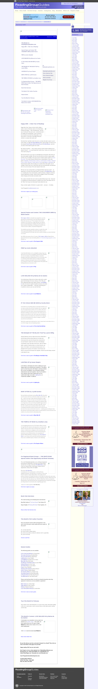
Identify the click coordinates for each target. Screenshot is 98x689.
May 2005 (74, 396)
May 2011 (74, 295)
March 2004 (75, 416)
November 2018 (75, 167)
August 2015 (75, 223)
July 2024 (74, 71)
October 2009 (75, 322)
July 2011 (74, 292)
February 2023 (75, 95)
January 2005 (75, 402)
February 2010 (75, 316)
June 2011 (74, 293)
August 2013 (75, 257)
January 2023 (75, 97)
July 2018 (74, 173)
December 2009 (75, 319)
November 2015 (75, 218)
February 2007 (75, 367)
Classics (38, 160)
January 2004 (75, 419)
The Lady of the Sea (25, 555)
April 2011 (74, 296)
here (30, 151)
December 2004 (75, 404)
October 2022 (75, 101)
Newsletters (23, 21)
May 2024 (74, 74)
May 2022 (74, 108)
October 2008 (75, 339)
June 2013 (74, 259)
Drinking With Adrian (33, 504)
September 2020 (76, 136)
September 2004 (76, 408)
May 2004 (74, 413)
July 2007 (74, 360)
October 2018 (75, 169)
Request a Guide (53, 677)
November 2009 (75, 320)
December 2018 (75, 166)
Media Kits (52, 678)
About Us (63, 676)
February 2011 (75, 299)
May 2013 (74, 261)
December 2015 (75, 217)
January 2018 (75, 182)
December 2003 (75, 421)
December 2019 (75, 149)
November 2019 (75, 150)
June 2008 (74, 344)
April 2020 (74, 143)
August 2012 (75, 274)
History (25, 162)
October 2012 (75, 271)
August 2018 (75, 172)
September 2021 (76, 119)
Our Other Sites (31, 1)
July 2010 (74, 309)
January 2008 (75, 351)
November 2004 (75, 405)
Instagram (30, 678)
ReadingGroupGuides (43, 677)
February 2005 (75, 401)
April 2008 (74, 347)
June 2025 (74, 56)
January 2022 (75, 114)
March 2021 (75, 128)
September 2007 (76, 357)
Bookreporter (41, 676)
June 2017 (74, 191)
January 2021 (75, 131)
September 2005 (76, 391)
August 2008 (75, 341)
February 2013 (75, 265)
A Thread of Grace (25, 574)
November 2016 (75, 201)
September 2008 (76, 340)
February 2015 (75, 231)
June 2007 (74, 361)
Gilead (22, 586)
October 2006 (75, 372)
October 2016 (75, 203)
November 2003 (75, 422)
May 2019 (74, 159)
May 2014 (74, 244)
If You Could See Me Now (26, 553)
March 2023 (75, 94)
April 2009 (74, 330)
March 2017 (75, 196)
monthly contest (30, 621)
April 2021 (74, 126)
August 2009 (75, 324)
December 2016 (75, 200)
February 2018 (75, 180)
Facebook (30, 676)
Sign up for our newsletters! (71, 3)
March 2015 (75, 230)
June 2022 (74, 107)
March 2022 (75, 111)
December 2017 (75, 183)
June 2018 (74, 174)
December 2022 (75, 98)
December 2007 (75, 353)
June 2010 (74, 310)
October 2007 (75, 355)
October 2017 (75, 186)
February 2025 (75, 61)
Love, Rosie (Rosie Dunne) (27, 588)
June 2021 (74, 124)
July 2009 (74, 326)
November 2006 (75, 371)
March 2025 (75, 60)
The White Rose (29, 470)
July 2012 (74, 275)
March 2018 (75, 179)
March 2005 (75, 399)
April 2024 (74, 76)
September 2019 (76, 153)
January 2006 (46, 21)
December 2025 (75, 47)
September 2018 (76, 170)
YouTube (29, 679)
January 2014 (75, 249)
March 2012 (75, 281)
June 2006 (74, 378)
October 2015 (75, 220)
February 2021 (75, 129)
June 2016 (74, 208)
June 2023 (74, 90)
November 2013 (75, 252)
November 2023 (75, 83)
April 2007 (74, 364)
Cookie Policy (64, 678)
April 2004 (74, 415)
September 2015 (76, 221)
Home (17, 21)
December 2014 (75, 234)
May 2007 (74, 363)
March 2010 (75, 314)
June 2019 (74, 158)
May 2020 (74, 142)
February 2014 (75, 248)
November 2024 (75, 66)
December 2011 (75, 285)
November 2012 (75, 269)
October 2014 (75, 237)
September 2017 (76, 187)
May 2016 (74, 210)
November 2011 (75, 286)
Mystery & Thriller (31, 162)
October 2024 (75, 67)
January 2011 (75, 300)
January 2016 (75, 215)
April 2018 (74, 177)
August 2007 (75, 358)
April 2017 (74, 194)
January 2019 (75, 165)
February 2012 (75, 282)
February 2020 (75, 146)
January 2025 (75, 63)
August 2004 (75, 409)
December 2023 (75, 81)
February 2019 (75, 163)
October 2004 (75, 406)
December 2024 (75, 64)
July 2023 (74, 88)
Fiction (40, 162)
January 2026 (75, 46)
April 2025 (74, 59)
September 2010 (76, 306)
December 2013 (75, 251)
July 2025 (74, 54)
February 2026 (75, 44)
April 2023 (74, 93)
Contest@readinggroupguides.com (47, 237)
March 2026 (75, 43)
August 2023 (75, 87)
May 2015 (74, 227)
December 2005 (75, 387)
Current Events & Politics (45, 160)
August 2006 (75, 375)
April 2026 (74, 42)
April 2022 (74, 109)
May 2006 (74, 380)
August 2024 (75, 70)
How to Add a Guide (54, 676)
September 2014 (76, 238)
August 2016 (75, 206)
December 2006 (75, 370)
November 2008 (75, 337)
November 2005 (75, 388)
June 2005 (74, 395)
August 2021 (75, 121)
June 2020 (74, 141)
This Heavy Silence (25, 573)
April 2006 (74, 381)
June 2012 (74, 276)
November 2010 (75, 303)
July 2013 (74, 258)
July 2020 (74, 139)
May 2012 (74, 278)
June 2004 (74, 412)
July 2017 (74, 190)
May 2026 (74, 40)
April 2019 (74, 160)
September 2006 (76, 374)
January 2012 (75, 283)
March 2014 (75, 247)
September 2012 (76, 272)
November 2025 (75, 49)
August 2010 (75, 307)
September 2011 (76, 289)
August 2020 (75, 138)
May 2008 (74, 346)
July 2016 (74, 207)
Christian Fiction (32, 160)
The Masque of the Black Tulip (27, 562)
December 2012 (75, 268)
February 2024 (75, 78)
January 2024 (75, 80)
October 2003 (75, 423)
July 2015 (74, 224)
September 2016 (76, 204)
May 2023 (74, 91)
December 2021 (75, 115)
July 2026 (74, 37)
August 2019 (75, 155)
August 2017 (75, 189)
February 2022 (75, 112)
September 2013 (76, 255)
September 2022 (76, 102)
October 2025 (75, 50)
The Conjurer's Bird (25, 218)
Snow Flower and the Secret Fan (33, 144)
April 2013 (74, 262)
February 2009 (75, 333)
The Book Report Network (22, 1)
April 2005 (74, 398)
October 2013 (75, 254)
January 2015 (75, 233)
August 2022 (75, 104)
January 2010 (75, 317)
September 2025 (76, 52)
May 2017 (74, 193)
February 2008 (75, 350)
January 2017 (75, 199)
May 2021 (74, 125)
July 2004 (74, 411)
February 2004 (75, 418)
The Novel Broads (34, 502)
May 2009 (74, 329)
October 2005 (75, 389)
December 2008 (75, 336)
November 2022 (75, 100)
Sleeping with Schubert (26, 568)
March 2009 (75, 331)
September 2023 (76, 85)
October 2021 (75, 118)
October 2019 (75, 152)
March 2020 (75, 145)
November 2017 (75, 184)
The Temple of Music (25, 571)
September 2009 (76, 323)
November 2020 (75, 134)
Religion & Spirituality (48, 162)
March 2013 (75, 264)
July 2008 (74, 343)
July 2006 (74, 377)
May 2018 (74, 176)
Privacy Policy (64, 677)
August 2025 (75, 53)
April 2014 (74, 245)
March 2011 (75, 298)
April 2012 (74, 279)
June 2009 (74, 327)
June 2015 (74, 225)
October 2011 (75, 288)
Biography (26, 160)
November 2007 (75, 354)
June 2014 (74, 242)
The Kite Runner (46, 144)
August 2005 (75, 392)
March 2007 (75, 365)
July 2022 (74, 105)
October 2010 (75, 305)
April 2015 (74, 228)
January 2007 (75, 368)
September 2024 (76, 68)
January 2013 (75, 266)
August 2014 (75, 240)
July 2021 (74, 122)
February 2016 (75, 214)
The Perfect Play (24, 565)
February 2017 (75, 197)
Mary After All (39, 395)
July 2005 (74, 394)
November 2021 (75, 117)
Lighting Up (37, 374)
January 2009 (75, 334)
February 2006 (75, 384)
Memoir (37, 162)
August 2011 (75, 290)
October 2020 (75, 135)
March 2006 (75, 382)
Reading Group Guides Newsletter (34, 21)
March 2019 (75, 162)
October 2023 (75, 84)
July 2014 (74, 241)
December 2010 (75, 302)
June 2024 (74, 73)
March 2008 (75, 348)
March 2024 (75, 77)
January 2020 (75, 148)
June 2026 (74, 39)
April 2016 (74, 211)
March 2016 (75, 213)
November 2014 (75, 235)
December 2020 (75, 132)
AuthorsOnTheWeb (43, 678)
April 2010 (74, 313)
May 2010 (74, 312)
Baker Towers (24, 583)
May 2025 (74, 57)
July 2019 (74, 156)
